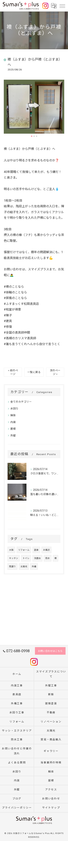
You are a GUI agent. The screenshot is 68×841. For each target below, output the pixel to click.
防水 (47, 558)
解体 (13, 415)
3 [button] (36, 136)
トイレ (26, 558)
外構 (34, 566)
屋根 (13, 428)
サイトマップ (51, 807)
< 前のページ (13, 372)
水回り (14, 408)
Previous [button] (7, 108)
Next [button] (60, 108)
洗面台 (37, 558)
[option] (34, 107)
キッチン (13, 558)
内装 (13, 422)
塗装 (36, 550)
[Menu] (62, 6)
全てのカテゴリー (21, 401)
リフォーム (23, 550)
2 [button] (34, 136)
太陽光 (23, 566)
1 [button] (31, 136)
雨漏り (12, 566)
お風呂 (46, 550)
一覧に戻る (34, 372)
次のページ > (55, 372)
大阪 (11, 550)
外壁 (13, 435)
